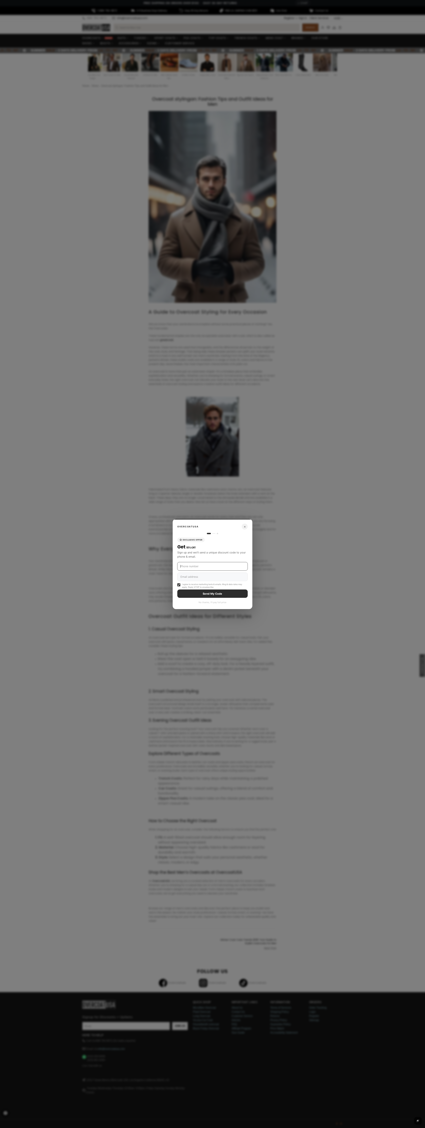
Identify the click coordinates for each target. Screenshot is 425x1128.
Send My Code (212, 593)
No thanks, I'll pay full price (212, 602)
